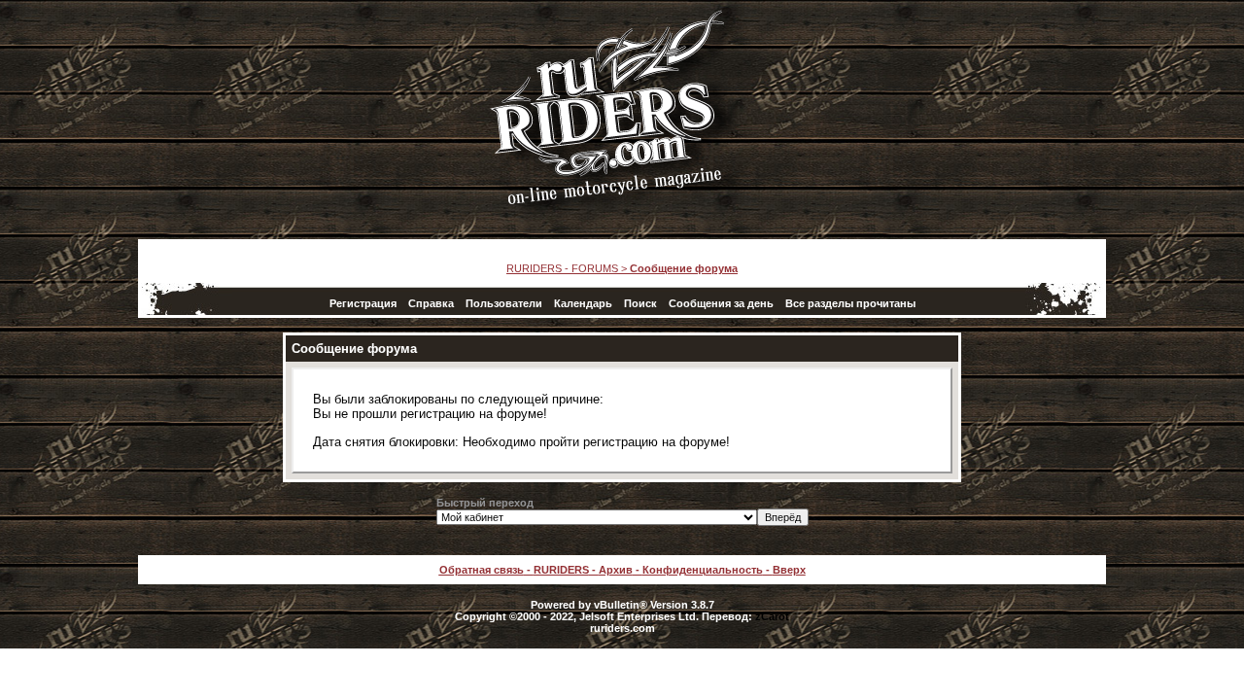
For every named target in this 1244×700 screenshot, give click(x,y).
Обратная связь (481, 570)
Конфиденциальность (702, 570)
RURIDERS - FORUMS (562, 268)
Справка (431, 303)
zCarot (772, 616)
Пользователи (504, 303)
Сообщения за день (721, 303)
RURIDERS (561, 570)
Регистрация (363, 303)
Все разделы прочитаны (850, 303)
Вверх (789, 570)
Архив (616, 570)
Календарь (583, 303)
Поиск (640, 303)
